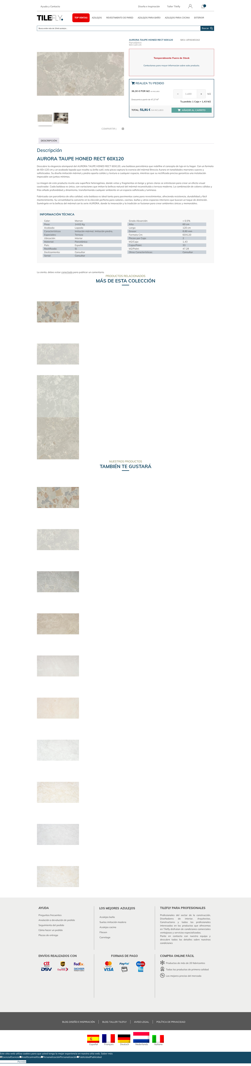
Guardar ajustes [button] (9, 1061)
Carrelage (104, 937)
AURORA (94, 203)
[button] (5, 1057)
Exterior (199, 17)
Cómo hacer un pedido (50, 930)
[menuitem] (93, 1040)
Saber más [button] (107, 1053)
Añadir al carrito (193, 110)
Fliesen (103, 932)
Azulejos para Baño (149, 17)
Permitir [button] (22, 1061)
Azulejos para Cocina (177, 17)
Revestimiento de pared (119, 17)
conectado (67, 272)
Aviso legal (141, 1021)
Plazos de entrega (48, 935)
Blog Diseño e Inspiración (78, 1021)
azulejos (127, 908)
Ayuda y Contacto (50, 6)
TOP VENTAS (81, 17)
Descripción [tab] (49, 140)
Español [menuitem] (93, 1044)
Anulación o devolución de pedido (56, 920)
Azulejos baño (107, 917)
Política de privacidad (170, 1021)
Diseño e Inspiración (149, 6)
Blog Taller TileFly (114, 1021)
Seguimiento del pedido (51, 925)
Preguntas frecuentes (50, 915)
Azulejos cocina (107, 927)
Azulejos (97, 17)
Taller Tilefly (173, 6)
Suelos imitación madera (112, 922)
